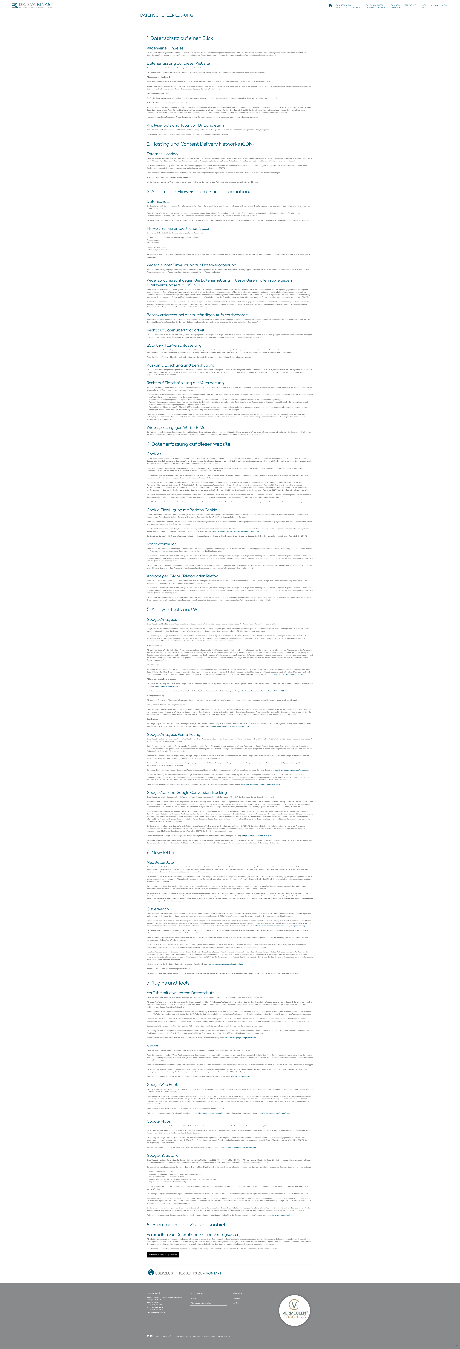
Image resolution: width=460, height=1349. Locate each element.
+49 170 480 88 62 (156, 1307)
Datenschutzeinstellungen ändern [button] (163, 1255)
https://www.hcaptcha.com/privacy (280, 1215)
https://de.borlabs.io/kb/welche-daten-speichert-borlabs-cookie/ (236, 531)
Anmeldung (238, 1298)
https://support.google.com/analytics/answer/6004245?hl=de (264, 691)
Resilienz (194, 1298)
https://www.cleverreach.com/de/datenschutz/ (226, 964)
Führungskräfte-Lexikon (201, 1303)
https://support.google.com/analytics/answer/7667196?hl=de (228, 726)
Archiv (236, 1303)
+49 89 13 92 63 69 (155, 1305)
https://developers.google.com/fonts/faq (209, 1113)
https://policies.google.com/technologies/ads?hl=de (260, 784)
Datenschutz (194, 1336)
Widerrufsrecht (209, 1336)
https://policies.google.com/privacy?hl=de (258, 836)
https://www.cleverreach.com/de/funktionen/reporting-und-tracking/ (280, 926)
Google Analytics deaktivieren (166, 686)
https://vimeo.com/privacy (240, 1076)
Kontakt (213, 1273)
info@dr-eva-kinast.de (156, 1312)
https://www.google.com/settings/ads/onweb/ (291, 770)
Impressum (182, 1336)
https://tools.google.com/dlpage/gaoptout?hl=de (288, 674)
